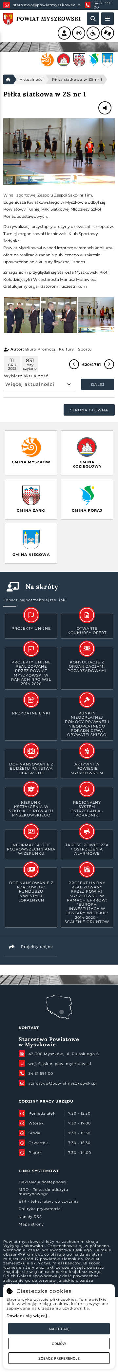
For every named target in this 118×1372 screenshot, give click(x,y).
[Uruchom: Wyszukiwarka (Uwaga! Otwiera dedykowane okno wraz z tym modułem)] (93, 18)
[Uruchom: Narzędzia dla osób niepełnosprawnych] (93, 33)
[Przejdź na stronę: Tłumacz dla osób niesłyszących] (107, 33)
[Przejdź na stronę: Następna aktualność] (109, 364)
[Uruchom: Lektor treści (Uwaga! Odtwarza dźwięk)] (64, 33)
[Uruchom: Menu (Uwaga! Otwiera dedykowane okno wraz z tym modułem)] (107, 18)
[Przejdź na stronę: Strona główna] (8, 79)
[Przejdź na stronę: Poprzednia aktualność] (74, 364)
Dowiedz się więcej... (28, 1315)
